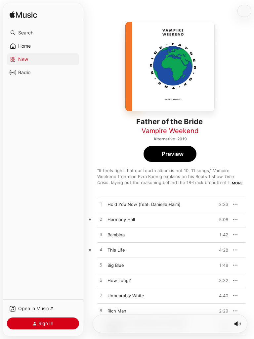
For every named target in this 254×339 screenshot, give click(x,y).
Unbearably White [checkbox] (125, 295)
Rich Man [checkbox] (116, 311)
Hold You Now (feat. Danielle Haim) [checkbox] (144, 204)
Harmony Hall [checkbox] (121, 219)
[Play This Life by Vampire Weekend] (100, 250)
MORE (237, 183)
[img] (23, 15)
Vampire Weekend (170, 131)
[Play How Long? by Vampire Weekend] (100, 280)
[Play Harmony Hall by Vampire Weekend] (100, 219)
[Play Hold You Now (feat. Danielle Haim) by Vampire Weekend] (100, 204)
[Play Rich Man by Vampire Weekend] (100, 311)
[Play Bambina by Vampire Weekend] (100, 235)
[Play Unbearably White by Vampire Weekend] (100, 296)
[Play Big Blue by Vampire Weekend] (100, 265)
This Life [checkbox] (116, 250)
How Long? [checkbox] (119, 280)
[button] (43, 32)
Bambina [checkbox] (116, 234)
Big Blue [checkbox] (115, 265)
